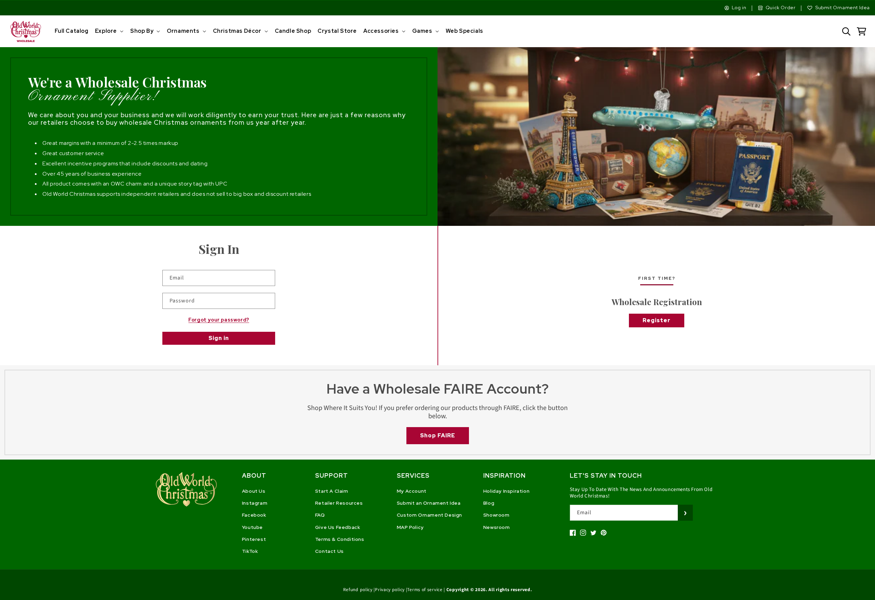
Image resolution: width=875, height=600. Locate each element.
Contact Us (329, 551)
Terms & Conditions (339, 539)
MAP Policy (410, 527)
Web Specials (464, 31)
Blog (488, 503)
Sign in (218, 338)
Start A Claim (331, 491)
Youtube (252, 527)
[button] (108, 31)
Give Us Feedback (337, 527)
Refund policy (358, 589)
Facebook (254, 515)
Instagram (254, 503)
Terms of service (424, 589)
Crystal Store (337, 31)
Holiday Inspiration (506, 491)
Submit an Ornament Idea (429, 503)
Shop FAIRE (437, 435)
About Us (254, 491)
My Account (412, 491)
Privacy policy (390, 589)
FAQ (320, 515)
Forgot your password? (218, 320)
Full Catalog (72, 31)
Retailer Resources (339, 503)
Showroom (496, 515)
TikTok (250, 551)
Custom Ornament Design (429, 515)
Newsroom (496, 527)
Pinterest (254, 539)
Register (657, 320)
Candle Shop (293, 31)
